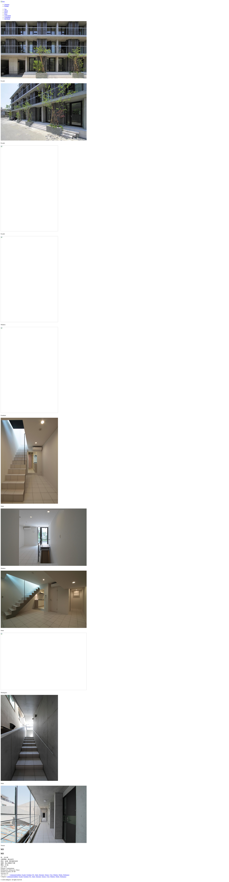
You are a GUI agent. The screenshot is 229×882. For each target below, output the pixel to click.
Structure (41, 875)
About (6, 11)
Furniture (29, 875)
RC (33, 875)
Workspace (66, 875)
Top (5, 9)
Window (55, 875)
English (6, 6)
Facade (24, 875)
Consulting (7, 17)
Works (60, 875)
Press (5, 14)
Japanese (6, 4)
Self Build (7, 19)
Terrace (47, 875)
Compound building (15, 875)
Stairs (36, 875)
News (6, 12)
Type (51, 875)
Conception (7, 15)
